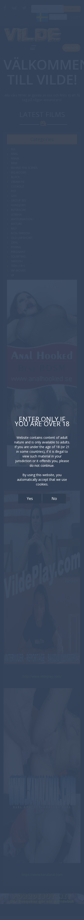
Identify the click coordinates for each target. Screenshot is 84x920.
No (54, 498)
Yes (30, 498)
